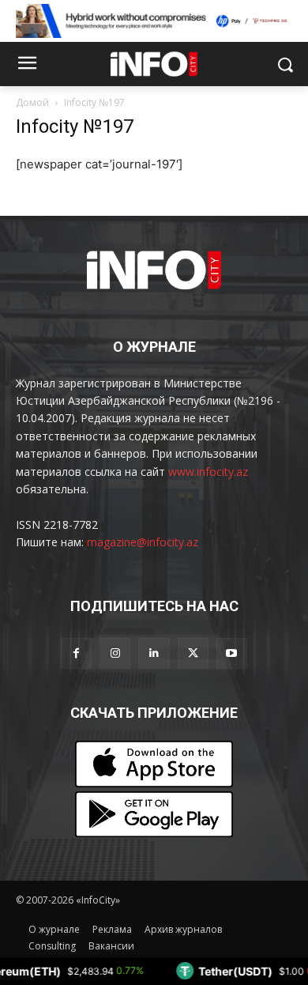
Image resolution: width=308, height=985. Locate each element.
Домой (32, 102)
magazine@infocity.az (142, 541)
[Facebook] (76, 653)
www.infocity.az (208, 471)
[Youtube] (231, 653)
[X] (193, 653)
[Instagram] (115, 653)
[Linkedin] (153, 653)
